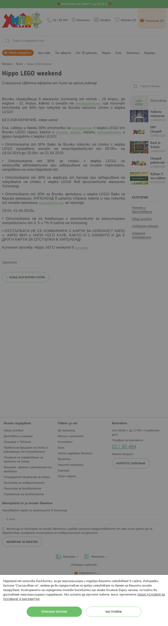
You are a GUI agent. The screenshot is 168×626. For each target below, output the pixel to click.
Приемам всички (54, 612)
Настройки (114, 612)
